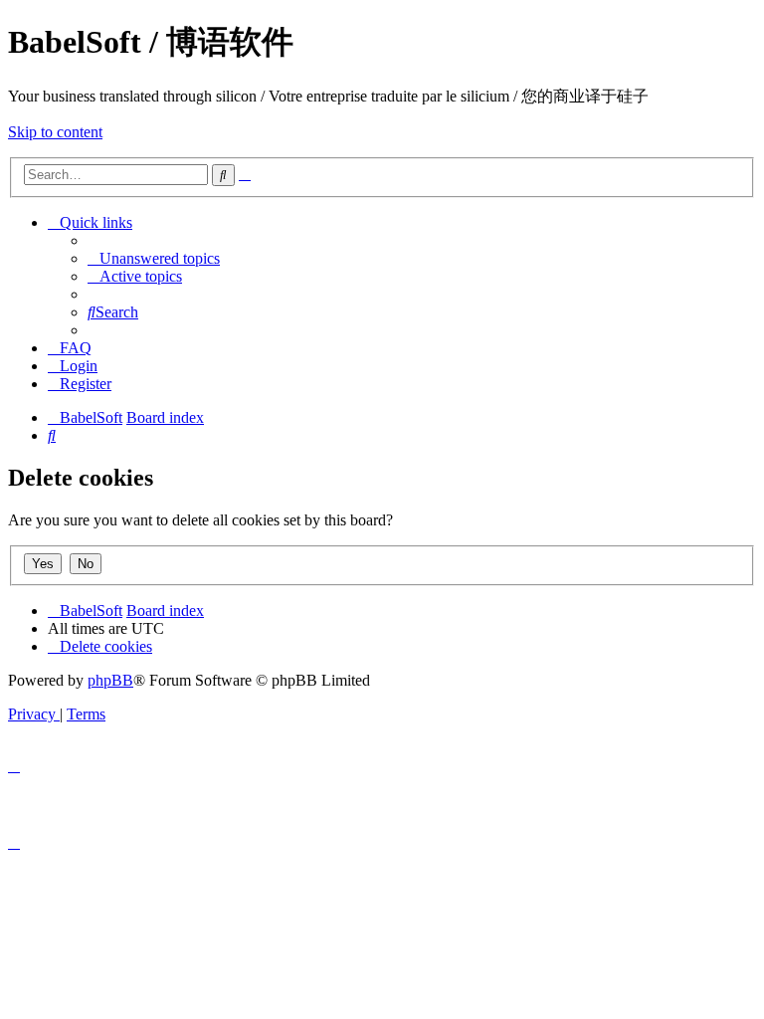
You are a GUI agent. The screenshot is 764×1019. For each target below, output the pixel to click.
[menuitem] (154, 258)
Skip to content (55, 131)
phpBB (110, 680)
